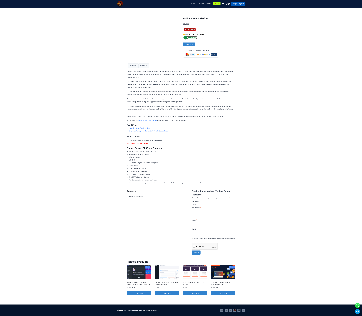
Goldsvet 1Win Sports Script (147, 120)
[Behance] (230, 310)
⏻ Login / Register (238, 4)
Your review (196, 207)
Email (194, 229)
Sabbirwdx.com (136, 310)
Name (194, 220)
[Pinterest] (243, 310)
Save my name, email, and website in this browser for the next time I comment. (214, 239)
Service (208, 4)
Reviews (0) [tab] (143, 65)
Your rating (196, 201)
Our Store (200, 4)
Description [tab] (133, 65)
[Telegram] (226, 310)
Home (193, 4)
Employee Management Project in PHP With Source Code (148, 131)
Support (216, 4)
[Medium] (238, 310)
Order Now (189, 44)
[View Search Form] (223, 3)
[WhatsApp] (221, 310)
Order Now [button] (139, 293)
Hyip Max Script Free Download (139, 128)
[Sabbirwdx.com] (234, 310)
